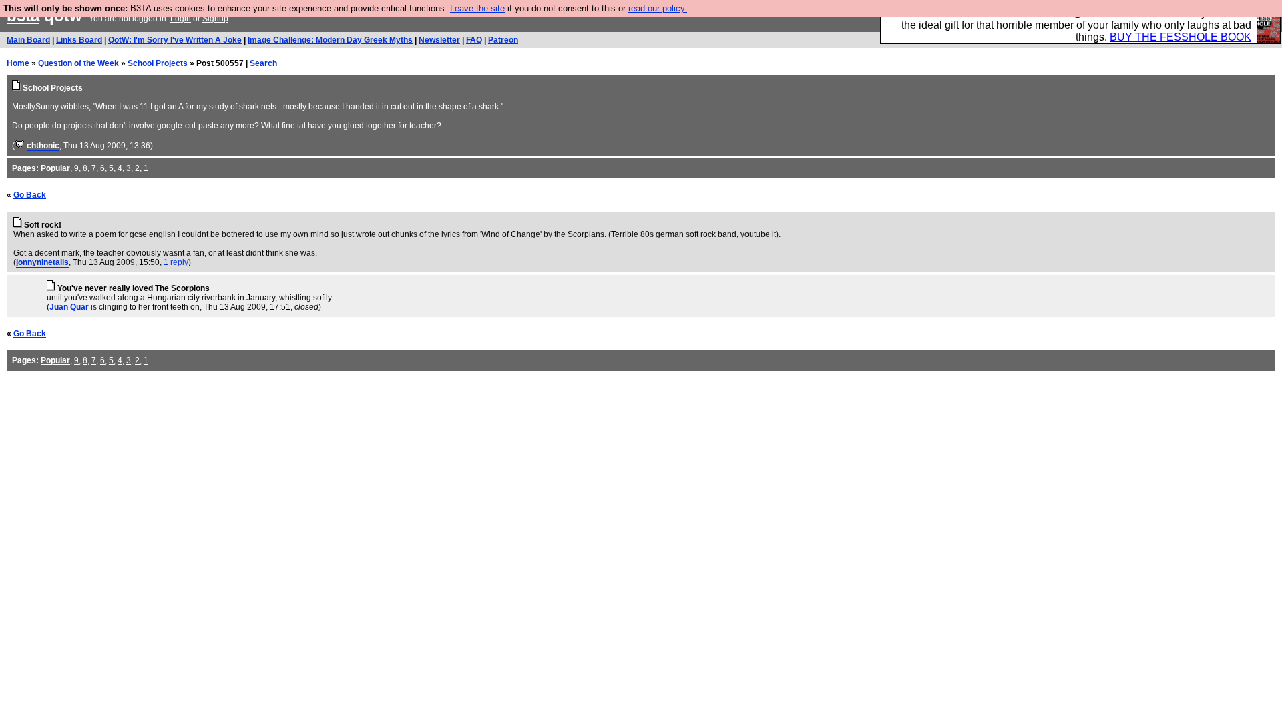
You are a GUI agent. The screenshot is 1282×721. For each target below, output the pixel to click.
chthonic (43, 145)
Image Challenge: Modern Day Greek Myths (330, 40)
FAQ (474, 40)
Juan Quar (69, 307)
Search (263, 63)
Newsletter (439, 40)
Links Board (79, 40)
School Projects (158, 63)
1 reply (176, 262)
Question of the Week (78, 63)
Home (18, 63)
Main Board (28, 40)
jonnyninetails (42, 262)
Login (180, 18)
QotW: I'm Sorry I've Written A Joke (175, 40)
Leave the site (477, 8)
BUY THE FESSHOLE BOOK (1180, 37)
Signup (215, 18)
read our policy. (657, 8)
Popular (55, 168)
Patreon (503, 40)
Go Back (29, 195)
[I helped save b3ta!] (20, 145)
